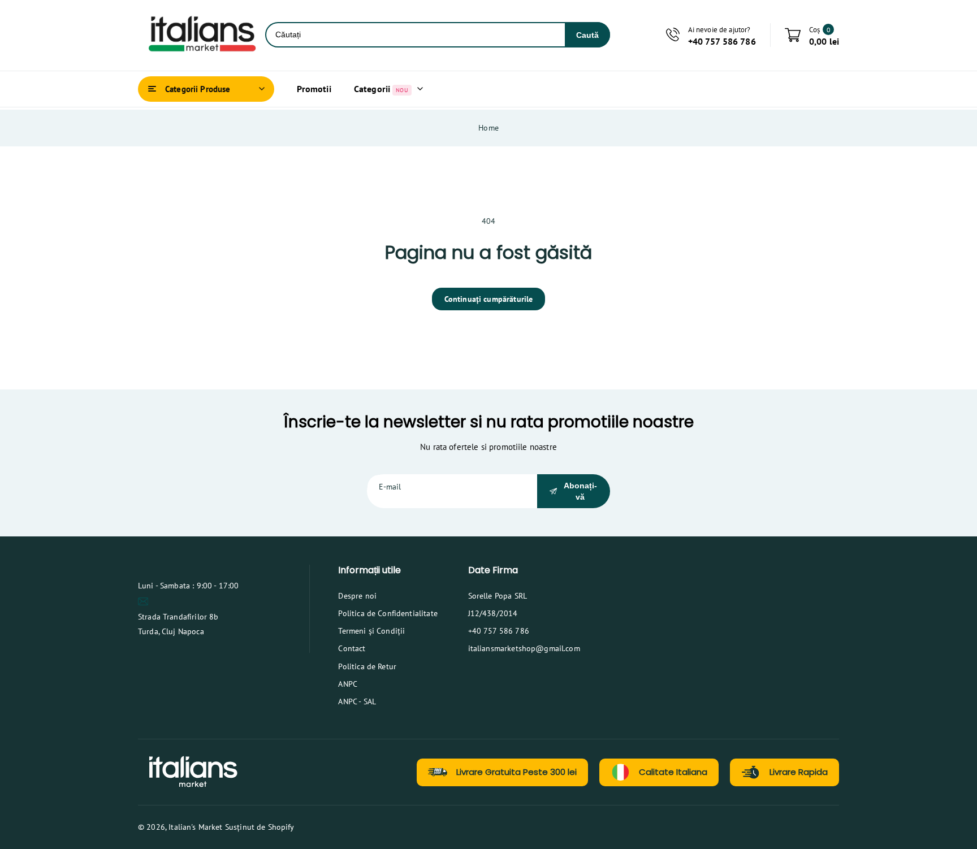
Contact (351, 648)
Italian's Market (195, 827)
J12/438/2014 (493, 613)
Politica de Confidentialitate (387, 613)
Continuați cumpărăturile (488, 299)
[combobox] (415, 35)
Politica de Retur (367, 666)
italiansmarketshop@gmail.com (524, 648)
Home (488, 128)
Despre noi (357, 596)
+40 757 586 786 (498, 631)
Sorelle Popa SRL (497, 596)
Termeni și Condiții (371, 631)
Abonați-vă (580, 491)
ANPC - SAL (357, 701)
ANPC (347, 684)
